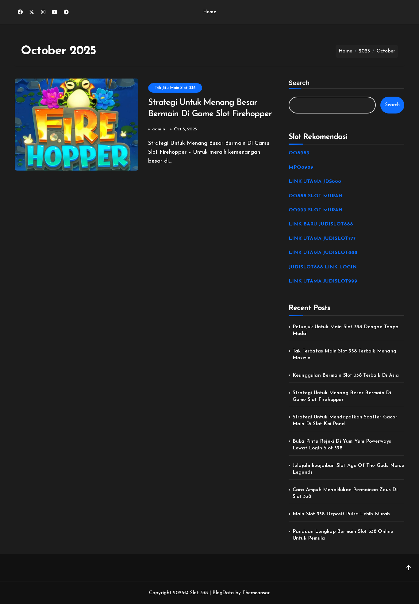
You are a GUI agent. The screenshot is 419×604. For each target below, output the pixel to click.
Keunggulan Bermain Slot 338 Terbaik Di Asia (346, 375)
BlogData (223, 593)
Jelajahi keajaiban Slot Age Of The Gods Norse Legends (348, 469)
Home (209, 12)
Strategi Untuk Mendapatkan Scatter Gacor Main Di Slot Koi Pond (345, 420)
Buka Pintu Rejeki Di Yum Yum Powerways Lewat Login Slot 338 (342, 445)
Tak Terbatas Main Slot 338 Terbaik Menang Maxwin (344, 354)
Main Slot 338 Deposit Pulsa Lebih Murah (341, 514)
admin (158, 129)
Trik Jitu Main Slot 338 (175, 88)
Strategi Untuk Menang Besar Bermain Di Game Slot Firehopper (342, 396)
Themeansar (255, 593)
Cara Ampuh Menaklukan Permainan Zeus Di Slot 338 (345, 493)
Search (299, 83)
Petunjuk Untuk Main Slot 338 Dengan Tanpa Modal (345, 330)
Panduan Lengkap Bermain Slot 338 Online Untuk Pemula (343, 535)
